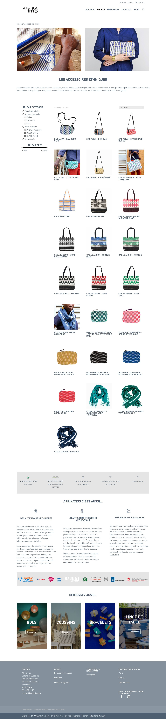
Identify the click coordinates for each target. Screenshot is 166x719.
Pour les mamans (33, 129)
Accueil (90, 10)
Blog (136, 10)
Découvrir (31, 632)
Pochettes (30, 120)
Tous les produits (32, 111)
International (124, 682)
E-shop (101, 10)
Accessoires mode (32, 114)
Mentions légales (61, 682)
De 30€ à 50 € (32, 133)
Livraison (58, 677)
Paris (120, 673)
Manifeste (113, 10)
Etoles (29, 117)
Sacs (28, 123)
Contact (127, 10)
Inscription (90, 674)
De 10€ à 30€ (32, 136)
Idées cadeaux (31, 126)
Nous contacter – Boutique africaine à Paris (49, 709)
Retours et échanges (63, 673)
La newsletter (27, 709)
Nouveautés (30, 139)
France (121, 677)
